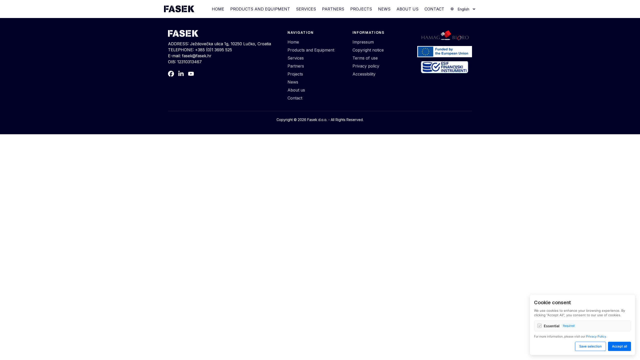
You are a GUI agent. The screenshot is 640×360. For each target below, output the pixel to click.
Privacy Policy (596, 336)
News (384, 9)
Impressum (363, 42)
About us (407, 9)
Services (306, 9)
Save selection (590, 346)
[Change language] (463, 9)
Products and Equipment (260, 9)
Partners (333, 9)
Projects (361, 9)
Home (218, 9)
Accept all (619, 346)
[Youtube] (191, 74)
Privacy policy (365, 66)
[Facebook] (171, 74)
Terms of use (365, 58)
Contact (434, 9)
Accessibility (364, 74)
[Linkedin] (181, 74)
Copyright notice (368, 50)
